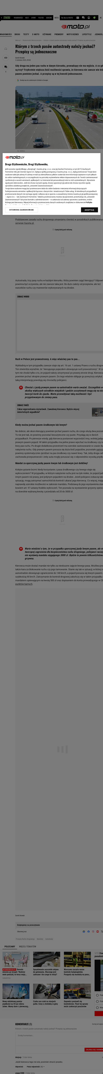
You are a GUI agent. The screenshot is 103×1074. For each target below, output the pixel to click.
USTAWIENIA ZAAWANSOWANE (21, 210)
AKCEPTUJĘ (89, 210)
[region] (51, 184)
